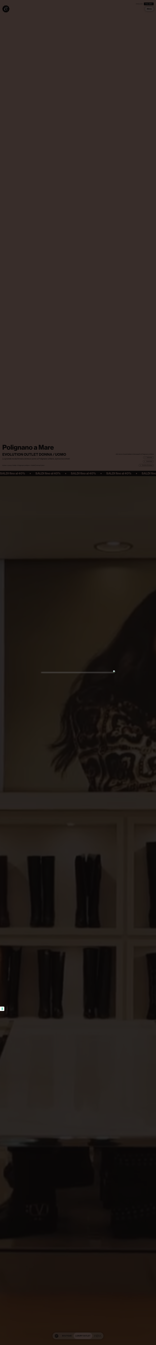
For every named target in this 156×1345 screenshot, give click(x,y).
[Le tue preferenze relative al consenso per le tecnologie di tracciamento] (2, 1009)
